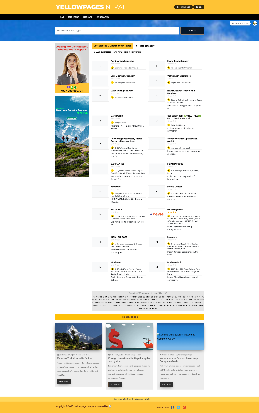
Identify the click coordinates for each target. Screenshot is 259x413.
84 (192, 299)
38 (184, 297)
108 (147, 302)
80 (182, 299)
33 (170, 297)
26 (152, 297)
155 (180, 305)
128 (93, 305)
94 (106, 302)
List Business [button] (183, 6)
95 (109, 302)
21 (139, 297)
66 (146, 299)
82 (187, 299)
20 (136, 297)
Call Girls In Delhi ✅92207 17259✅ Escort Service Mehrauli (184, 117)
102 (128, 302)
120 (180, 302)
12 (119, 297)
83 (190, 299)
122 (186, 302)
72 (162, 299)
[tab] (112, 46)
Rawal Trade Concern (178, 61)
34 (173, 297)
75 (169, 299)
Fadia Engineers (175, 209)
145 (148, 305)
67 (149, 299)
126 (199, 302)
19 (134, 297)
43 (197, 297)
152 (170, 305)
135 (115, 305)
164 (143, 308)
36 (179, 297)
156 (184, 305)
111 (156, 302)
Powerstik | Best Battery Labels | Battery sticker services (127, 139)
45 (203, 297)
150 (164, 305)
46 (93, 299)
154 (177, 305)
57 (123, 299)
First (93, 297)
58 (125, 299)
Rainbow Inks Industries (122, 61)
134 (112, 305)
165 (147, 308)
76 (172, 299)
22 (141, 297)
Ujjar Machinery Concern (123, 75)
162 (202, 305)
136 (118, 305)
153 (174, 305)
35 (176, 297)
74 (167, 299)
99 (119, 302)
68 (152, 299)
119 (178, 302)
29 (160, 297)
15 (125, 297)
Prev (98, 297)
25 (149, 297)
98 (117, 302)
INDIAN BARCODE (119, 237)
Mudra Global (174, 262)
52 (109, 299)
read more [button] (64, 382)
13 (121, 297)
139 (128, 305)
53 (112, 299)
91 (98, 302)
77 (174, 299)
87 (201, 299)
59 (128, 299)
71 (159, 299)
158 (190, 305)
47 (96, 299)
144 (144, 305)
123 (189, 302)
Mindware (116, 186)
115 (167, 302)
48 (98, 299)
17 (129, 297)
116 (170, 302)
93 (103, 302)
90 (96, 302)
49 (101, 299)
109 (151, 302)
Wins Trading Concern (122, 90)
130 (99, 305)
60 (131, 299)
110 (154, 302)
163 (140, 308)
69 (154, 299)
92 (100, 302)
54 (114, 299)
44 (200, 297)
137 (122, 305)
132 (105, 305)
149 (161, 305)
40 (189, 297)
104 (134, 302)
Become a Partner (122, 399)
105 (138, 302)
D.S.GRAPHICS (117, 163)
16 (127, 297)
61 (133, 299)
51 (106, 299)
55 (117, 299)
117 (172, 302)
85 (195, 299)
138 (125, 305)
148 (158, 305)
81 (184, 299)
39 (186, 297)
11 (116, 297)
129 (96, 305)
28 (157, 297)
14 (123, 297)
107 (144, 302)
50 (104, 299)
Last (155, 308)
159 (193, 305)
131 (103, 305)
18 (132, 297)
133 (109, 305)
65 (144, 299)
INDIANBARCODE (175, 163)
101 (125, 302)
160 (196, 305)
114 (164, 302)
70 (157, 299)
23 (144, 297)
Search (192, 30)
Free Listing (73, 17)
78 (177, 299)
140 (131, 305)
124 (193, 302)
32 (168, 297)
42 (194, 297)
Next (151, 308)
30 (163, 297)
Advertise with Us (142, 399)
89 (93, 302)
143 (141, 305)
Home (61, 17)
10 (115, 297)
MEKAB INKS (116, 209)
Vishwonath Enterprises (179, 75)
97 (114, 302)
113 (161, 302)
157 (187, 305)
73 (164, 299)
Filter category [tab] (146, 45)
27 (155, 297)
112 (159, 302)
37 (181, 297)
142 (138, 305)
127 (203, 302)
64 (141, 299)
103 (131, 302)
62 (135, 299)
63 (138, 299)
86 (198, 299)
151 (168, 305)
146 (151, 305)
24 (147, 297)
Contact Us (102, 17)
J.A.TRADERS (117, 115)
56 (120, 299)
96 (111, 302)
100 (122, 302)
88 (203, 299)
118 (175, 302)
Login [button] (199, 6)
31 (165, 297)
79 (179, 299)
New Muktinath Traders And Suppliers (181, 91)
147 (155, 305)
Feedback (87, 17)
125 (196, 302)
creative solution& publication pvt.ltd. (182, 139)
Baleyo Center (174, 186)
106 (141, 302)
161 (200, 305)
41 (192, 297)
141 (135, 305)
